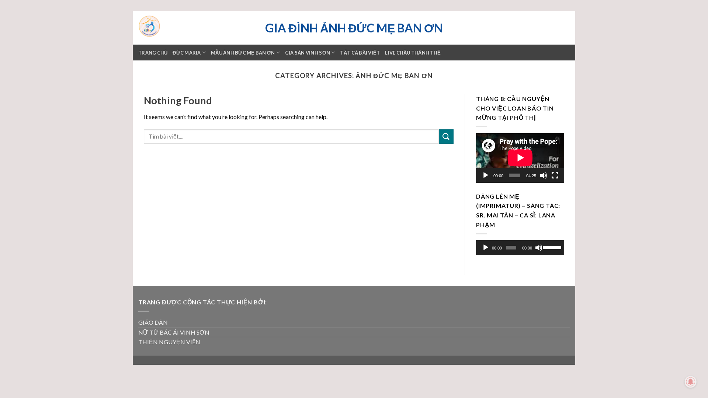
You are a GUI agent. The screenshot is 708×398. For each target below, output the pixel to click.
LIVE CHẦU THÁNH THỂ (413, 53)
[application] (520, 158)
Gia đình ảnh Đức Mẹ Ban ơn (354, 28)
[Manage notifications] (691, 382)
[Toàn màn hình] (555, 175)
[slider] (551, 247)
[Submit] (446, 136)
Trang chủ (152, 53)
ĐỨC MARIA (187, 53)
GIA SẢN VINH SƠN (307, 53)
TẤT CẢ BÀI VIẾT (360, 53)
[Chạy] (485, 175)
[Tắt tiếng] (543, 175)
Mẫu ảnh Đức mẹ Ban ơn (243, 53)
